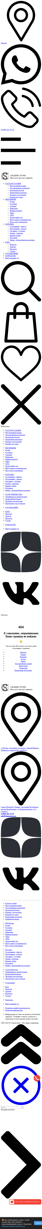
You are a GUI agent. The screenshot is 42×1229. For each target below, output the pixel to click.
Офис (12, 213)
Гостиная (13, 204)
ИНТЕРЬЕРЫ (10, 199)
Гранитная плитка (12, 919)
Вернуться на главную (21, 680)
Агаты (23, 659)
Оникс (23, 661)
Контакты (9, 1000)
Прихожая (14, 208)
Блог (7, 987)
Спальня (13, 206)
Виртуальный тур (12, 258)
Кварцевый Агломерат (23, 670)
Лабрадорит (23, 666)
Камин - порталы (16, 233)
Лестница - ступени (17, 231)
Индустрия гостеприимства (20, 220)
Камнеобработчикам (13, 499)
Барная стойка (15, 235)
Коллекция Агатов (17, 190)
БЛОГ (7, 242)
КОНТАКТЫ (10, 256)
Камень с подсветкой (18, 195)
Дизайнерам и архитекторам (16, 497)
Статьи (12, 251)
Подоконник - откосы (18, 229)
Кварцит (23, 657)
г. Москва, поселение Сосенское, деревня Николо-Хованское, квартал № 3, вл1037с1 (20, 749)
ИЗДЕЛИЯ (9, 224)
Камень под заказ (16, 197)
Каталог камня (11, 903)
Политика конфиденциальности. (13, 1226)
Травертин (23, 668)
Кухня (12, 202)
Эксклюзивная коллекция (19, 188)
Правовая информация (14, 1010)
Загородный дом (16, 217)
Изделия (8, 950)
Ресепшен (13, 238)
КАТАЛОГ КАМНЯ (13, 184)
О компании (10, 983)
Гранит (23, 655)
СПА (12, 215)
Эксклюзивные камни (23, 664)
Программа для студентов (15, 503)
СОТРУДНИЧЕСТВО (13, 494)
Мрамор (23, 652)
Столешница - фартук (18, 226)
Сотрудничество (11, 970)
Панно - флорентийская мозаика (22, 240)
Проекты (13, 249)
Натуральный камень (18, 186)
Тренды (13, 247)
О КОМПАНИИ (11, 253)
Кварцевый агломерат (18, 193)
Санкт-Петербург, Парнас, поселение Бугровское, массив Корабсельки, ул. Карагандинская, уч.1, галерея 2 (20, 809)
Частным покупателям (14, 501)
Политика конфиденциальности (17, 1008)
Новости (13, 244)
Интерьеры (9, 923)
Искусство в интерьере (18, 222)
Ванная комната (16, 211)
